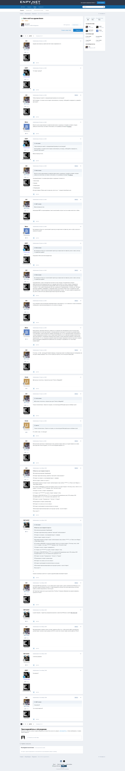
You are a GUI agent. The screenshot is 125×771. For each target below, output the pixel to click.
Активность (41, 6)
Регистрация (101, 2)
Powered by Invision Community (62, 769)
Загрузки (29, 6)
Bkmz (26, 122)
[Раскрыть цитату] (34, 143)
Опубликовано (39, 40)
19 (27, 388)
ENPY (26, 68)
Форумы (22, 10)
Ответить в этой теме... (33, 737)
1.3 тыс (27, 52)
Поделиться (67, 24)
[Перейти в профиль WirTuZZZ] (27, 525)
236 (27, 133)
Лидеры (47, 10)
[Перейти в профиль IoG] (22, 24)
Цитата (37, 62)
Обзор (35, 6)
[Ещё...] (80, 41)
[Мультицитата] (34, 63)
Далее (30, 35)
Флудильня (35, 25)
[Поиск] (103, 7)
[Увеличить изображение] (69, 126)
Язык (54, 764)
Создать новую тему (66, 30)
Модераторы (29, 10)
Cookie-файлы (69, 764)
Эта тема (99, 6)
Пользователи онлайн (38, 10)
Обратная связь (60, 764)
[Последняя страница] (33, 36)
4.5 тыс (27, 79)
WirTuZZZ (26, 520)
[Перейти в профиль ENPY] (27, 73)
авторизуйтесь (63, 730)
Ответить (78, 30)
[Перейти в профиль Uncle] (27, 382)
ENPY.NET (23, 6)
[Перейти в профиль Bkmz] (27, 127)
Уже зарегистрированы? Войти (88, 2)
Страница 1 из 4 (39, 35)
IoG (29, 24)
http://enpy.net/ (74, 612)
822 (27, 531)
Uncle (26, 377)
